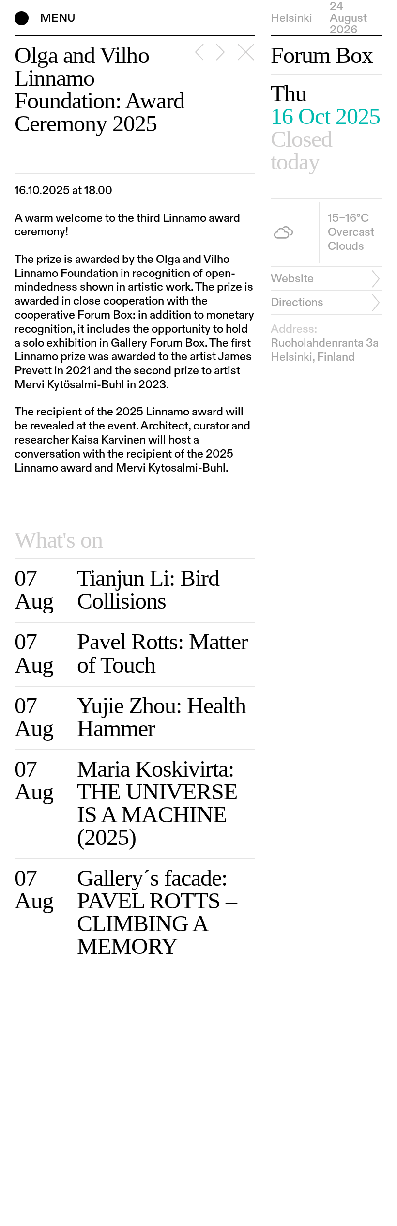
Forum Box (322, 56)
